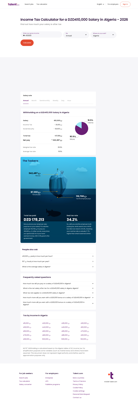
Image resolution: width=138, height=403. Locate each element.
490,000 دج (85, 335)
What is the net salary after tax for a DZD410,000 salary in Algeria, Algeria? (50, 288)
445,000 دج (65, 327)
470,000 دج (85, 331)
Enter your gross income (31, 33)
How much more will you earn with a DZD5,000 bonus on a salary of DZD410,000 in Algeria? (54, 303)
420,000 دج (46, 323)
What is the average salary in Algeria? (36, 267)
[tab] (26, 101)
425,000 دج (65, 323)
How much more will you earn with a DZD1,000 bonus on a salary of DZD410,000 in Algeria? (56, 297)
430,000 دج (85, 323)
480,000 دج (46, 335)
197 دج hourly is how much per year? (35, 261)
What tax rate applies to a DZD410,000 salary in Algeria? (44, 293)
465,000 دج (65, 331)
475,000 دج (27, 335)
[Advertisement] (58, 75)
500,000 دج (46, 339)
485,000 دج (65, 335)
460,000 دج (46, 331)
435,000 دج (27, 327)
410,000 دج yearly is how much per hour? (37, 256)
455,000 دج (27, 331)
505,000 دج (65, 339)
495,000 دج (27, 339)
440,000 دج (46, 327)
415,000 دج (27, 323)
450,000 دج (85, 327)
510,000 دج (84, 339)
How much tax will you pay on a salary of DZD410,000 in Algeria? (47, 283)
